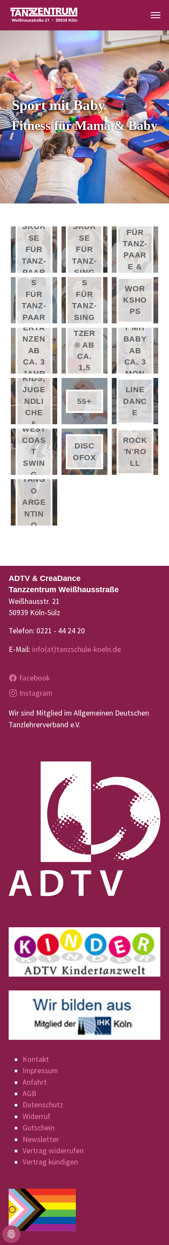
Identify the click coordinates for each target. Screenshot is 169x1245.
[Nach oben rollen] (148, 1224)
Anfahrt (35, 1082)
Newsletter (41, 1139)
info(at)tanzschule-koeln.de (76, 649)
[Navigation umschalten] (155, 15)
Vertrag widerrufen (53, 1150)
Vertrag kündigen (50, 1162)
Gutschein (39, 1127)
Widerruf (36, 1116)
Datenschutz (43, 1105)
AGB (29, 1093)
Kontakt (36, 1059)
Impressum (40, 1070)
